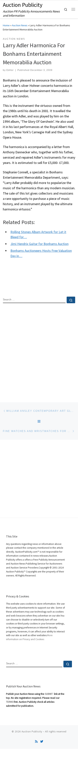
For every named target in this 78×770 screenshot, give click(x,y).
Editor (10, 70)
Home (6, 25)
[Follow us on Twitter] (41, 741)
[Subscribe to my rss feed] (36, 741)
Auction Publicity (32, 731)
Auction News (19, 25)
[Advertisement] (39, 349)
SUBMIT (49, 694)
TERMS (9, 701)
